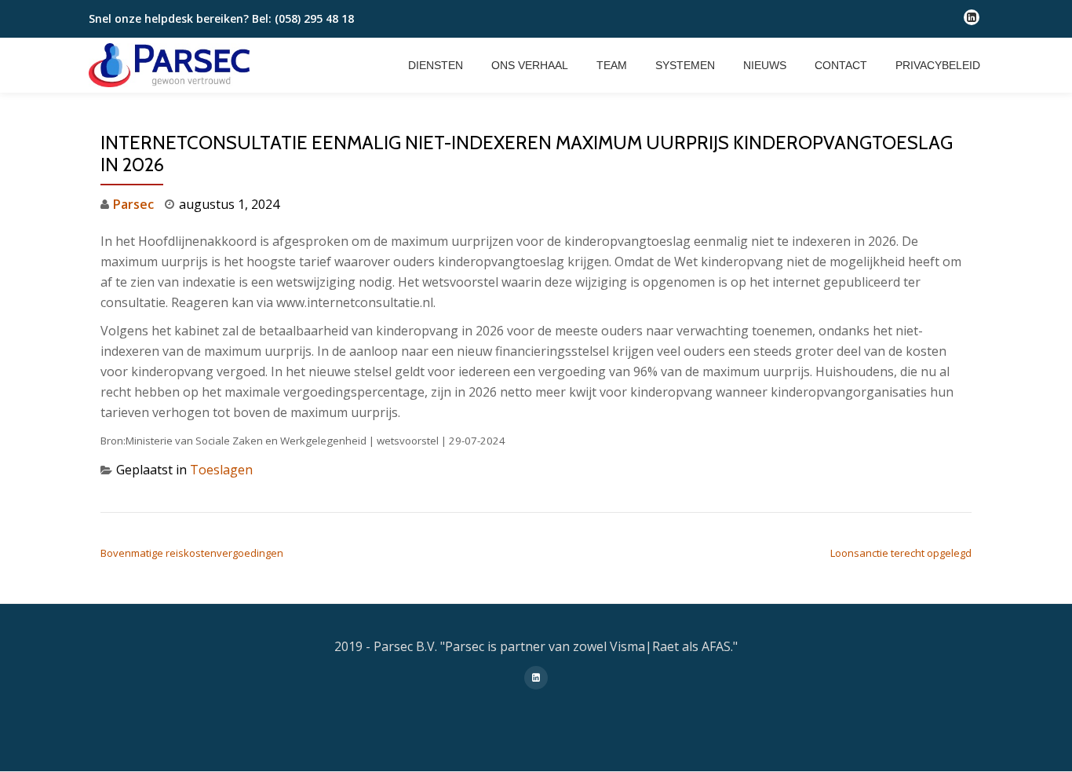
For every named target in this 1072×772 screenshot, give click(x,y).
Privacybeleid (937, 65)
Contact (841, 65)
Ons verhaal (529, 65)
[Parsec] (172, 65)
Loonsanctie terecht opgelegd (901, 553)
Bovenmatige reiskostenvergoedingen (191, 553)
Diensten (435, 65)
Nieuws (764, 65)
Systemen (685, 65)
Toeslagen (221, 469)
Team (611, 65)
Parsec (133, 204)
